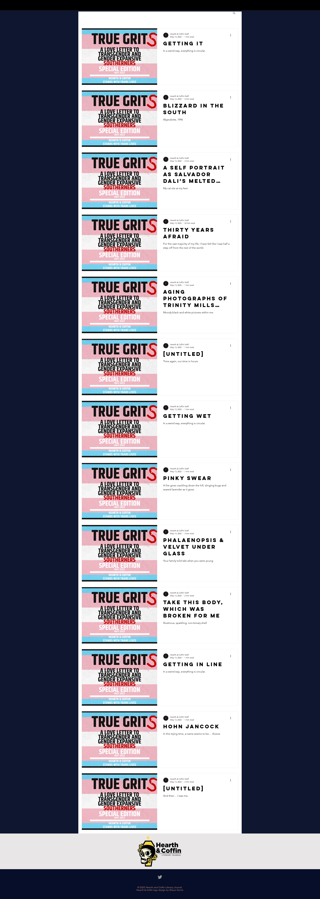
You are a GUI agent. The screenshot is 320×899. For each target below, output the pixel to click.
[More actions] (232, 35)
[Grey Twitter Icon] (160, 877)
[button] (234, 13)
